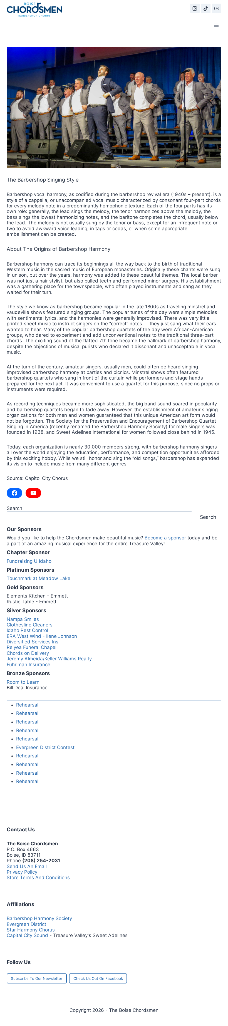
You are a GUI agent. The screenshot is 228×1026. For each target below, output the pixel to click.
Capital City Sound (27, 935)
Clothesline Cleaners (30, 625)
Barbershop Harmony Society (39, 918)
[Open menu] (216, 25)
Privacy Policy (22, 872)
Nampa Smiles (23, 619)
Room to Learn (23, 682)
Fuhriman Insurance (28, 664)
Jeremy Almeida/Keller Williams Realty (49, 658)
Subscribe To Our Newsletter (36, 978)
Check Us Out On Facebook (98, 978)
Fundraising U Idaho (29, 561)
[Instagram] (195, 8)
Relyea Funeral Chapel (31, 647)
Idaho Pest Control (27, 630)
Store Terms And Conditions (38, 877)
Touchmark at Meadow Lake (38, 578)
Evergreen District (26, 924)
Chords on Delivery (28, 653)
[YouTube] (216, 8)
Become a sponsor (165, 538)
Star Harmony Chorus (31, 930)
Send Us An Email (27, 866)
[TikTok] (205, 8)
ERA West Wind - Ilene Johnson (42, 636)
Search (14, 508)
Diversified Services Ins (32, 642)
